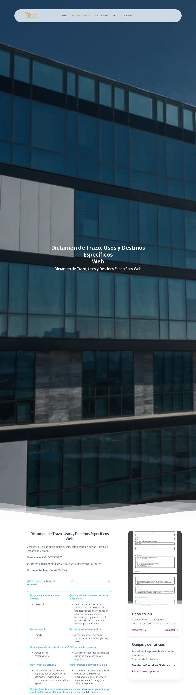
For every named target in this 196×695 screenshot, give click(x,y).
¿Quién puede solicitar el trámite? (41, 582)
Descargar (138, 629)
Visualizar (170, 629)
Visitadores (128, 15)
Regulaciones (101, 15)
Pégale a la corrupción (144, 671)
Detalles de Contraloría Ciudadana (151, 665)
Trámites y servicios (81, 15)
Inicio (64, 15)
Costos (75, 581)
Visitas (116, 15)
